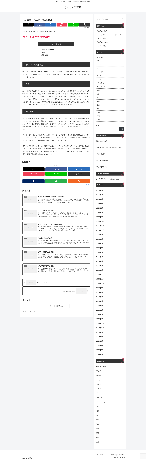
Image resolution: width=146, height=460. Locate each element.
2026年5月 (100, 199)
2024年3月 (100, 305)
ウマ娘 (99, 64)
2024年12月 (100, 274)
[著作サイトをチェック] (33, 181)
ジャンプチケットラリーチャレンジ (109, 35)
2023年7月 (100, 341)
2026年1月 (100, 217)
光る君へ (33, 161)
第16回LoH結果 (102, 31)
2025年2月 (100, 265)
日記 (98, 97)
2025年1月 (100, 270)
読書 (98, 112)
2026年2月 (100, 212)
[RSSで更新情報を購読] (79, 181)
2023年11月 (100, 323)
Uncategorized (101, 57)
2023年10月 (100, 328)
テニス (99, 75)
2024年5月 (100, 297)
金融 (98, 120)
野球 (98, 116)
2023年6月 (100, 345)
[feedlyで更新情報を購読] (56, 181)
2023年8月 (100, 336)
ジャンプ (100, 72)
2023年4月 (100, 354)
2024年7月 (100, 292)
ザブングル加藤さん (48, 49)
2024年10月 (100, 283)
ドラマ (25, 161)
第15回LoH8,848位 (103, 42)
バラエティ (100, 83)
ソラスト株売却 (102, 46)
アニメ (99, 61)
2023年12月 (100, 319)
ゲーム (99, 68)
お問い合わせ (120, 454)
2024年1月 (100, 314)
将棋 (98, 90)
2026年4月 (100, 203)
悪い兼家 (45, 55)
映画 (98, 101)
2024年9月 (100, 288)
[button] (84, 25)
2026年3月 (100, 208)
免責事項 (113, 454)
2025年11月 (100, 226)
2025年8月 (100, 239)
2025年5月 (100, 252)
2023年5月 (100, 350)
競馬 (98, 108)
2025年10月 (100, 230)
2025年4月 (100, 257)
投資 (98, 94)
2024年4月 (100, 301)
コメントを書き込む (56, 306)
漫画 (98, 105)
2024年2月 (100, 310)
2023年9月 (100, 332)
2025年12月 (100, 221)
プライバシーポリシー (103, 454)
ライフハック (101, 86)
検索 (97, 125)
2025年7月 (100, 243)
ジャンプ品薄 (101, 38)
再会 (43, 52)
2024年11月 (100, 279)
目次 (53, 44)
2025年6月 (100, 248)
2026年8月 (100, 190)
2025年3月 (100, 261)
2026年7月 (100, 194)
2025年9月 (100, 234)
